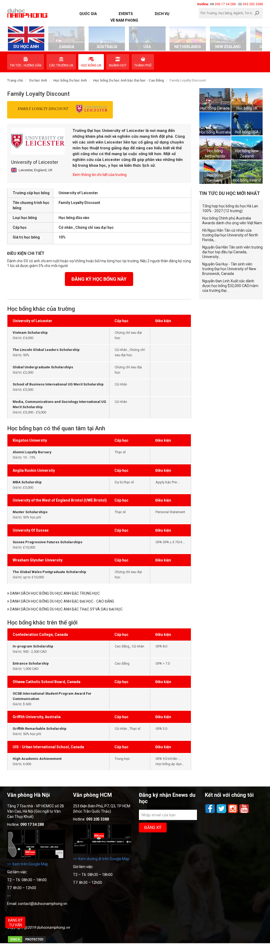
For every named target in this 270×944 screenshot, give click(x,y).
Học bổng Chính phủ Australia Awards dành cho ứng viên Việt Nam (232, 220)
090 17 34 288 (225, 4)
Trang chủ (15, 80)
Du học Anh (38, 80)
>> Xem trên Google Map (27, 864)
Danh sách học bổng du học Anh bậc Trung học (54, 593)
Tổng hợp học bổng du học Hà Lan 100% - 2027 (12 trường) (230, 208)
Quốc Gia (88, 14)
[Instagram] (233, 812)
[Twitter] (222, 812)
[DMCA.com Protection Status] (27, 942)
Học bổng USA (247, 132)
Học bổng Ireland (247, 180)
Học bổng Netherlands (215, 153)
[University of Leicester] (38, 141)
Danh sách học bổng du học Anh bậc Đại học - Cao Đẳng (61, 601)
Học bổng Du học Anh (70, 80)
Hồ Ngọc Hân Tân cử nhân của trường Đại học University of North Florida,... (230, 235)
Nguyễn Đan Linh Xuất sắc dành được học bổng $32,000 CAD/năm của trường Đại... (230, 286)
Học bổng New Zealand (247, 153)
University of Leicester (34, 162)
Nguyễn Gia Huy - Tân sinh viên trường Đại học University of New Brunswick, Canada (229, 269)
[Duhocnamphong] (27, 13)
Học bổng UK (247, 108)
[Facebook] (210, 812)
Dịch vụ (162, 14)
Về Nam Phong (124, 20)
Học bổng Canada (215, 108)
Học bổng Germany (215, 178)
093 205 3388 (253, 4)
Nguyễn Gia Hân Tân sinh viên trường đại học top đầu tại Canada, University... (232, 252)
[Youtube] (244, 812)
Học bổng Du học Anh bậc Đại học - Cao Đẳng (128, 80)
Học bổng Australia (215, 132)
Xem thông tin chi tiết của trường (100, 175)
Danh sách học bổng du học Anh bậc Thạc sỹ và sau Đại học (66, 609)
